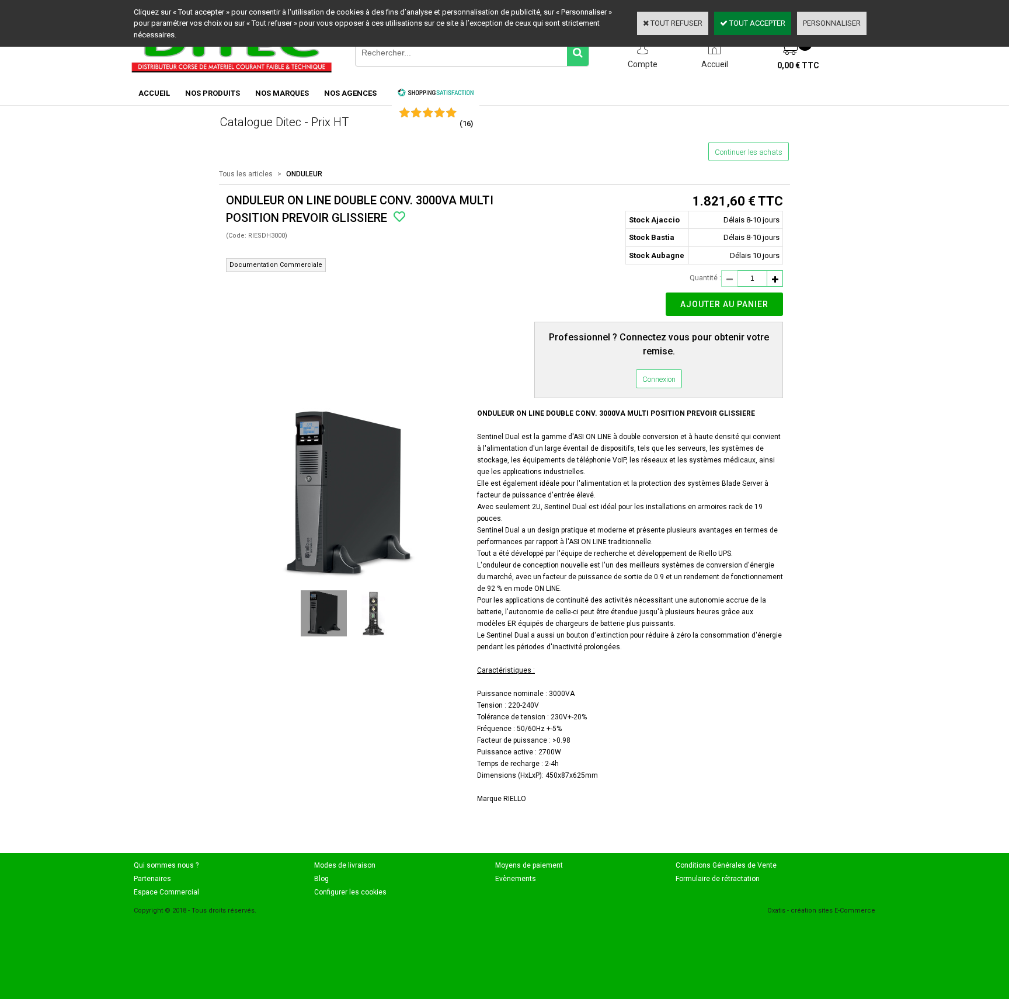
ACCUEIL (154, 93)
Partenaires (152, 879)
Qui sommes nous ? (166, 865)
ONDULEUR (304, 174)
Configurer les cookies (350, 892)
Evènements (515, 879)
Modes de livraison (344, 865)
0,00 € (798, 65)
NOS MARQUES (282, 93)
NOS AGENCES (350, 93)
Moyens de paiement (529, 865)
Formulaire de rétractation (718, 879)
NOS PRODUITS (212, 93)
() (466, 123)
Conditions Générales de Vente (726, 865)
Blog (321, 879)
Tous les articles (246, 174)
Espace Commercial (166, 892)
